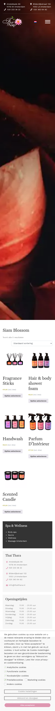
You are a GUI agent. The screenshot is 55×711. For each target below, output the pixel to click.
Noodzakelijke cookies (18, 676)
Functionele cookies (16, 671)
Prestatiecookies (15, 680)
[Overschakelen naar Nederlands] (35, 21)
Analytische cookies (16, 667)
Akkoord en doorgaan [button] (27, 698)
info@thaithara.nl (17, 585)
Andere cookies (14, 684)
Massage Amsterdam (17, 541)
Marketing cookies (36, 680)
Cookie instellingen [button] (27, 691)
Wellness (12, 538)
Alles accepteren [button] (27, 705)
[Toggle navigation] (47, 21)
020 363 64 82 (40, 9)
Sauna (11, 535)
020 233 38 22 (13, 9)
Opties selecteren (13, 396)
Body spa (12, 532)
